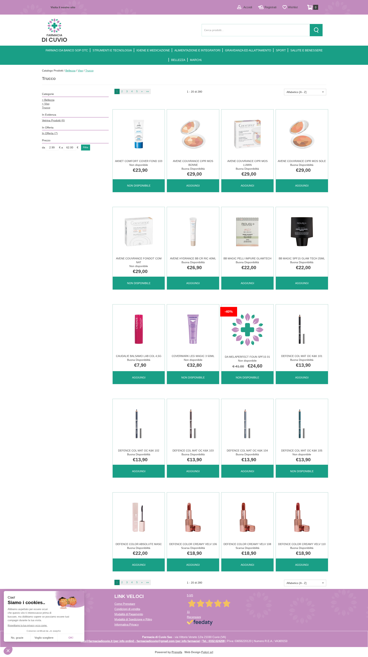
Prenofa (177, 652)
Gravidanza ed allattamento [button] (248, 50)
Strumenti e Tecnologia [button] (112, 50)
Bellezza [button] (178, 60)
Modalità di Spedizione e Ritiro (133, 619)
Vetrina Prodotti (53, 120)
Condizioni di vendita (127, 609)
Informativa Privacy (126, 624)
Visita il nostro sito (63, 7)
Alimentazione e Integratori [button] (197, 50)
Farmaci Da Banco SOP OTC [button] (67, 50)
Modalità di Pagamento (128, 614)
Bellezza (70, 70)
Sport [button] (281, 50)
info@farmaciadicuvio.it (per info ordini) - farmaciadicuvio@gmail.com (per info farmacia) (140, 641)
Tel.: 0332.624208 (213, 641)
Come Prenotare (124, 603)
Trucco (46, 107)
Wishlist (293, 7)
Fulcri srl (207, 652)
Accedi (247, 7)
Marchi (195, 60)
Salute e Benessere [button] (306, 50)
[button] (305, 92)
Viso (80, 70)
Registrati (270, 7)
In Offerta (50, 133)
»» (147, 91)
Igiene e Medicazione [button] (153, 50)
